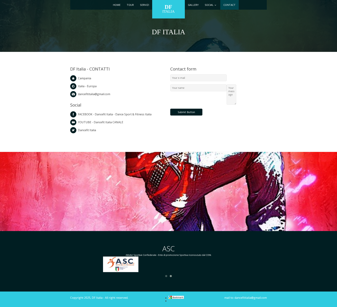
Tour (130, 5)
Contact (229, 5)
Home (116, 5)
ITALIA (168, 9)
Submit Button (186, 112)
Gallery (193, 5)
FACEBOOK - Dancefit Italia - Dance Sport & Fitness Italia (114, 114)
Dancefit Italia (87, 130)
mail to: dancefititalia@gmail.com (245, 298)
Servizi (144, 5)
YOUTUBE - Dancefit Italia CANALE (100, 122)
